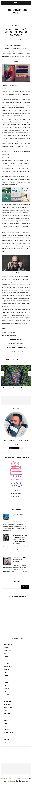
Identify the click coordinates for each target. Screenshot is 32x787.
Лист (5, 717)
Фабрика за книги (9, 733)
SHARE (13, 343)
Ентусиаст (7, 688)
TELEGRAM (12, 347)
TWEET (21, 343)
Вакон (6, 676)
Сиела (6, 726)
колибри (6, 739)
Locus (5, 660)
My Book (6, 663)
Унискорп (7, 729)
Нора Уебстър (15, 25)
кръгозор (7, 742)
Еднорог (6, 685)
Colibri (6, 647)
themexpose (19, 778)
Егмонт (6, 682)
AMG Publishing (8, 644)
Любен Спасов (13, 39)
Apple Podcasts (16, 493)
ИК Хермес (7, 704)
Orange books (8, 666)
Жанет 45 (6, 695)
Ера (5, 691)
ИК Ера (6, 698)
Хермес (6, 736)
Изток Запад (8, 707)
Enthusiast (7, 650)
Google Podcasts (16, 496)
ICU (5, 653)
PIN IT (13, 352)
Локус (6, 720)
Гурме (5, 679)
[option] (16, 377)
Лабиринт (7, 714)
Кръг (5, 710)
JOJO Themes (10, 781)
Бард (5, 672)
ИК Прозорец (8, 701)
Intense (6, 657)
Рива (5, 723)
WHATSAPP (22, 347)
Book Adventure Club (16, 11)
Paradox (6, 669)
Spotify (16, 490)
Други (16, 500)
